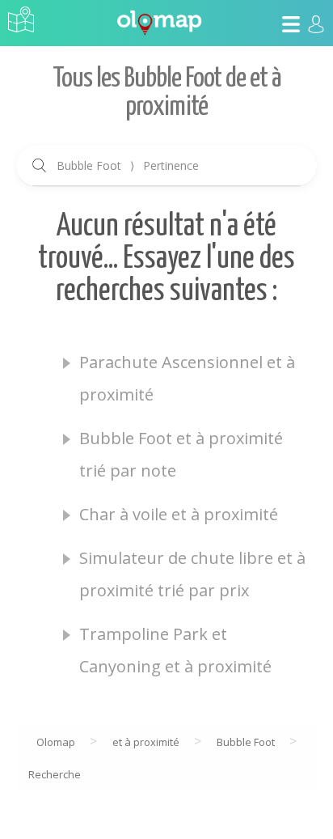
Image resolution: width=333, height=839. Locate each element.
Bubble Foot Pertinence (128, 165)
